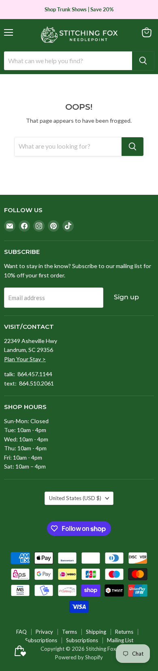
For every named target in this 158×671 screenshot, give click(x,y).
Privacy (44, 631)
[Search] (143, 60)
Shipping (96, 631)
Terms (69, 631)
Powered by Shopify (79, 657)
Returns (124, 631)
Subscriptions (41, 640)
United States (75, 498)
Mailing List (120, 640)
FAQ (21, 631)
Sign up (126, 297)
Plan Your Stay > (25, 359)
